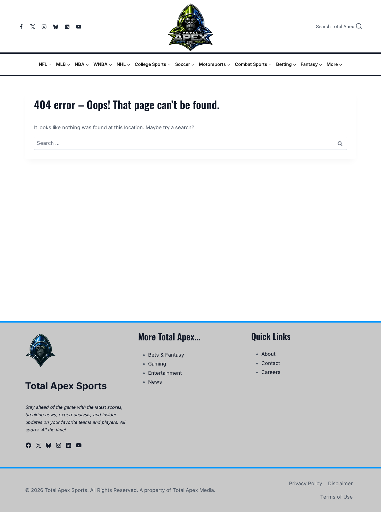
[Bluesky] (56, 27)
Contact (270, 363)
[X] (33, 27)
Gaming (157, 364)
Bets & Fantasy (166, 355)
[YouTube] (79, 27)
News (155, 382)
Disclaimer (340, 483)
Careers (271, 372)
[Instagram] (44, 27)
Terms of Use (336, 497)
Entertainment (165, 373)
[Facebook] (21, 27)
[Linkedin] (67, 27)
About (268, 354)
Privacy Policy (305, 483)
